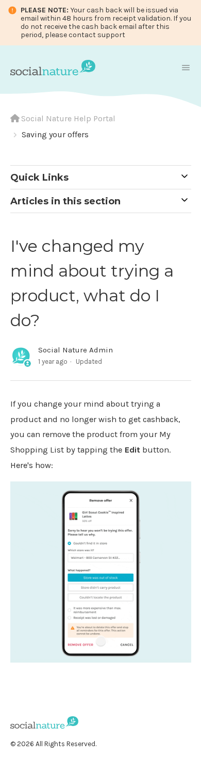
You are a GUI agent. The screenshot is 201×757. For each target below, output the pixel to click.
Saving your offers (55, 134)
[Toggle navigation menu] (185, 67)
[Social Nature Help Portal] (52, 66)
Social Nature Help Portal (68, 118)
